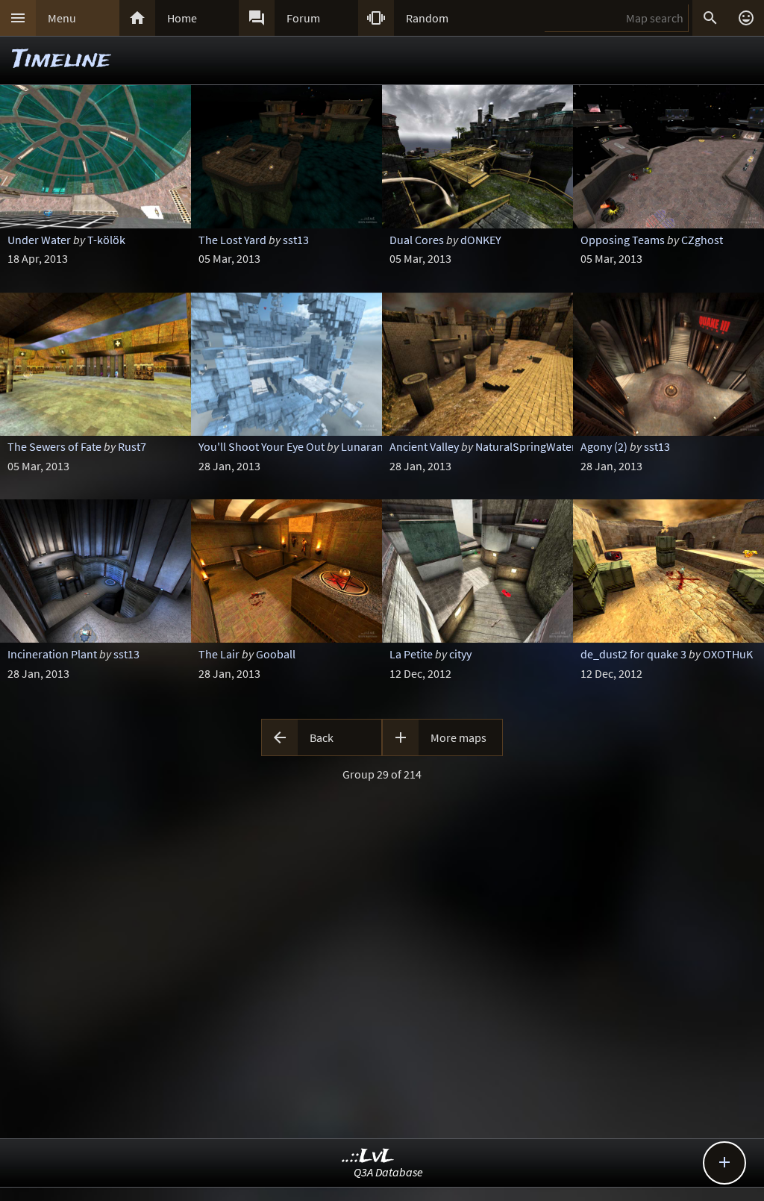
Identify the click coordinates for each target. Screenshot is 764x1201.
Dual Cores (416, 239)
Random (427, 17)
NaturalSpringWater (525, 446)
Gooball (275, 653)
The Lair (218, 653)
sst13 (296, 239)
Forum (303, 17)
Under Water (39, 239)
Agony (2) (603, 446)
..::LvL (368, 1157)
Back (322, 737)
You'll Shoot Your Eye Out (261, 446)
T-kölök (106, 239)
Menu (62, 17)
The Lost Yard (232, 239)
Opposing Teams (622, 239)
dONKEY (480, 239)
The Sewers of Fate (54, 446)
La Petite (411, 653)
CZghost (702, 239)
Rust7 (132, 446)
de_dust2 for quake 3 (633, 653)
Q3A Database (388, 1171)
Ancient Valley (424, 446)
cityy (460, 653)
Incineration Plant (52, 653)
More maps (458, 737)
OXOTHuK (728, 653)
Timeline (61, 60)
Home (182, 17)
